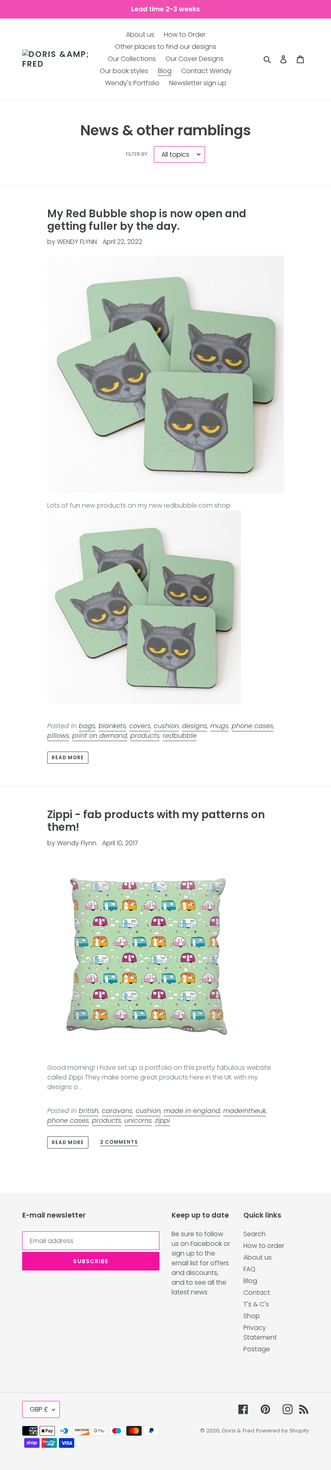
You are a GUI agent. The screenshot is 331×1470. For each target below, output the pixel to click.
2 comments (119, 1142)
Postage (256, 1349)
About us (257, 1257)
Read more (68, 757)
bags (87, 726)
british (88, 1110)
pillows (58, 735)
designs (194, 726)
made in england (192, 1110)
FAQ (249, 1269)
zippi (162, 1120)
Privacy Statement (260, 1332)
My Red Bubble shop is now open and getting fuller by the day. (146, 219)
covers (140, 726)
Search (254, 1234)
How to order (263, 1245)
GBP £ (39, 1409)
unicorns (138, 1120)
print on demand (99, 735)
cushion (166, 726)
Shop (251, 1316)
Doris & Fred (238, 1430)
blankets (112, 726)
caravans (117, 1110)
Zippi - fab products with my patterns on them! (156, 820)
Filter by (136, 154)
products (144, 735)
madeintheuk (244, 1110)
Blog (250, 1280)
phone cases (252, 726)
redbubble (180, 735)
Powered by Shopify (282, 1430)
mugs (219, 726)
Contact (256, 1292)
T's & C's (256, 1304)
